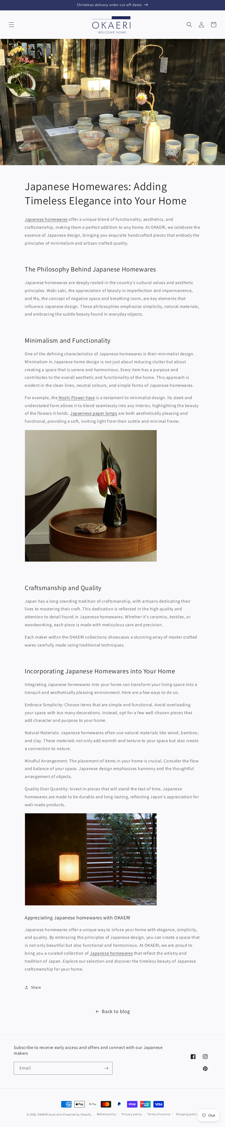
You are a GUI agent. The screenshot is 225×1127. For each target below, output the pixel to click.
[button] (11, 25)
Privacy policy (132, 1114)
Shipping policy (187, 1114)
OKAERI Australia (50, 1114)
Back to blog (116, 1011)
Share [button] (36, 987)
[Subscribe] (106, 1068)
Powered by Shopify (77, 1114)
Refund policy (106, 1114)
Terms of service (158, 1114)
